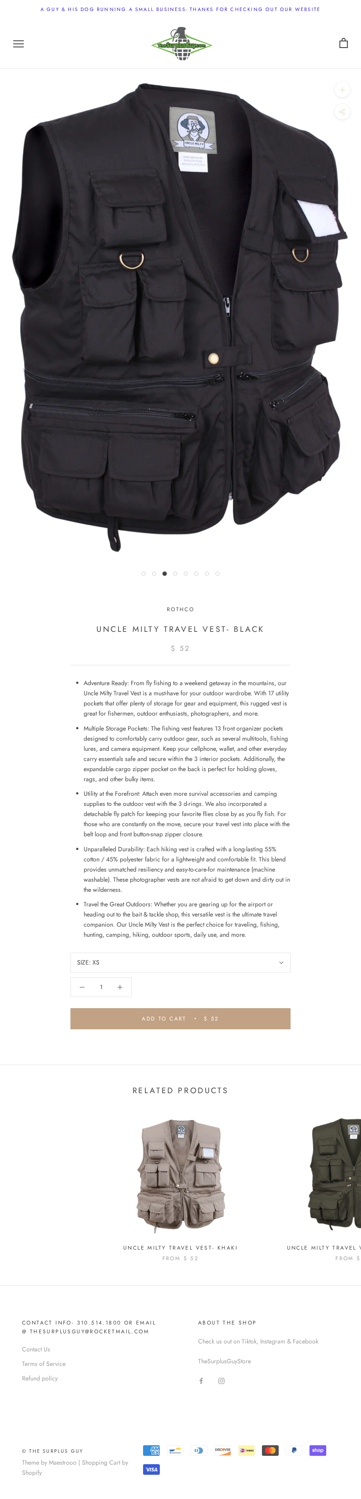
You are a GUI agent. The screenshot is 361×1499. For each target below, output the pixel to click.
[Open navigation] (18, 43)
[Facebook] (201, 1380)
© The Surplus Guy (52, 1450)
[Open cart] (343, 43)
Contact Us (36, 1349)
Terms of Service (44, 1363)
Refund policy (40, 1378)
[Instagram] (221, 1380)
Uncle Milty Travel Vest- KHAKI (180, 1248)
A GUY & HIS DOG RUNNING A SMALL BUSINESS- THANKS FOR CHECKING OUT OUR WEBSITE (180, 9)
